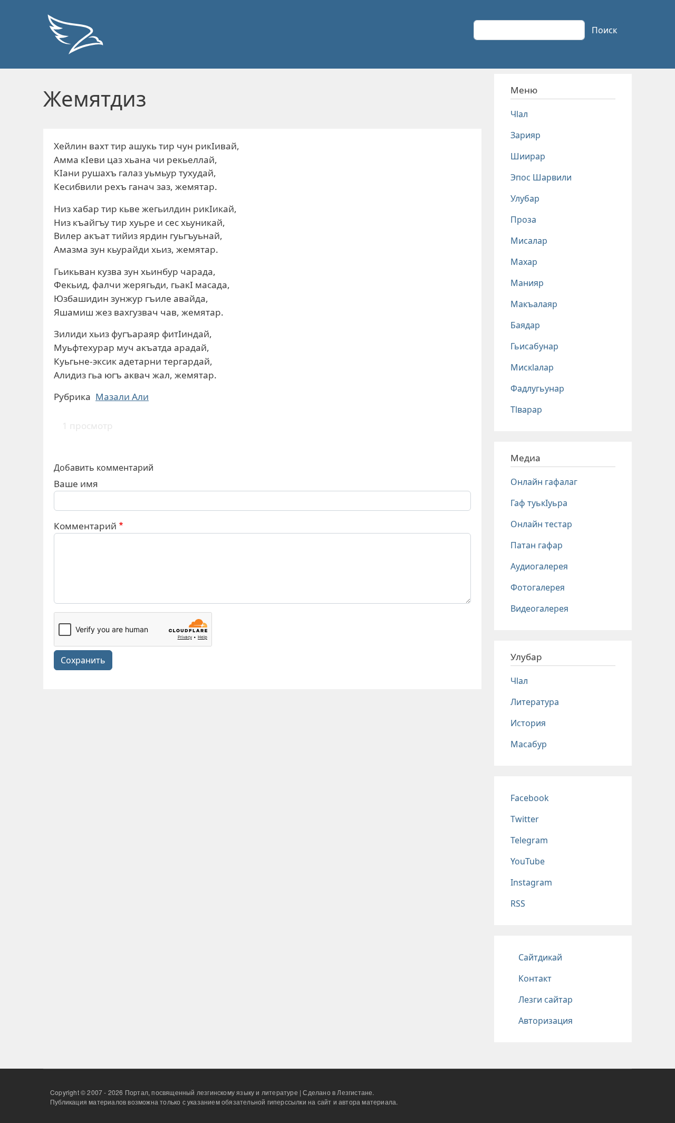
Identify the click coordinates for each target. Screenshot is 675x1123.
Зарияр (525, 135)
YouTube (527, 861)
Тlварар (526, 409)
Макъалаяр (533, 304)
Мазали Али (122, 397)
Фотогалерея (537, 587)
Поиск (604, 30)
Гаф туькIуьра (538, 503)
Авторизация (545, 1020)
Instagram (531, 882)
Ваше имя (76, 484)
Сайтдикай (540, 957)
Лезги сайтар (545, 999)
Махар (523, 262)
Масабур (528, 744)
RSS (517, 903)
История (528, 723)
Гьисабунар (534, 346)
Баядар (525, 325)
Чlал (519, 114)
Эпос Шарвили (541, 177)
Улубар (524, 198)
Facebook (529, 798)
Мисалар (528, 240)
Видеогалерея (539, 608)
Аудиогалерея (539, 566)
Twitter (524, 819)
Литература (534, 702)
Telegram (529, 840)
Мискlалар (532, 367)
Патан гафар (536, 545)
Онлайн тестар (541, 524)
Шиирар (527, 156)
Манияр (527, 283)
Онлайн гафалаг (543, 482)
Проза (523, 219)
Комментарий (85, 526)
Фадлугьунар (537, 388)
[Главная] (75, 34)
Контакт (535, 978)
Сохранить (83, 660)
